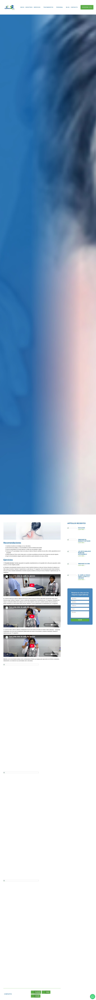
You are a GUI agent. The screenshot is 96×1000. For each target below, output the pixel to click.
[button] (36, 992)
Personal (59, 7)
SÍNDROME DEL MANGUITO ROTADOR (84, 540)
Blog (68, 7)
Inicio (22, 7)
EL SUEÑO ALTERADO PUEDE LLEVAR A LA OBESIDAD (84, 576)
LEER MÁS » (81, 529)
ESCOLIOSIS (81, 528)
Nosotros (29, 7)
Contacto (74, 7)
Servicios (37, 7)
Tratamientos (48, 7)
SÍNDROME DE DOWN (84, 563)
